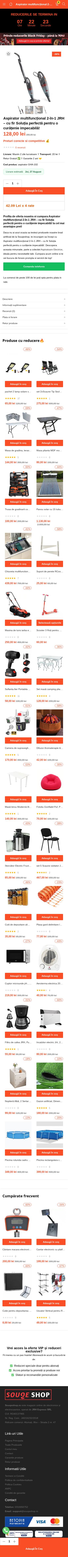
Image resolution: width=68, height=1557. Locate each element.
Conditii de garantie (15, 1493)
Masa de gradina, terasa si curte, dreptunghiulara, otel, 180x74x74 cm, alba (18, 450)
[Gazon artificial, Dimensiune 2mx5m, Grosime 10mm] (49, 1075)
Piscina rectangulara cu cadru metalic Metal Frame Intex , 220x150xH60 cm (49, 1160)
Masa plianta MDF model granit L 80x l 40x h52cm (49, 450)
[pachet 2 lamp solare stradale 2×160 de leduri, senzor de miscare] (18, 366)
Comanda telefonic (34, 266)
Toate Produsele (13, 1445)
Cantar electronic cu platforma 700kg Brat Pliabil (51, 1249)
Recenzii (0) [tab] (8, 311)
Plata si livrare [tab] (9, 317)
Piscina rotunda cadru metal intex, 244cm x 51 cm (18, 1160)
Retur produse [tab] (9, 323)
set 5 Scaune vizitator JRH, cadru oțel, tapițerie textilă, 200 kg (49, 865)
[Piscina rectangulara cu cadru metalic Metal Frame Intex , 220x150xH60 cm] (49, 1134)
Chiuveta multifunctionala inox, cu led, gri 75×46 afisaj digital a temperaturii (18, 571)
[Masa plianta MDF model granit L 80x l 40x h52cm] (49, 424)
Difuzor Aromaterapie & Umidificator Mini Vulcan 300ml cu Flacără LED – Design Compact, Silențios (49, 748)
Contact (9, 1453)
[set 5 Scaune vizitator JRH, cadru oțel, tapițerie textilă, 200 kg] (49, 840)
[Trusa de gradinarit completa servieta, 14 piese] (18, 483)
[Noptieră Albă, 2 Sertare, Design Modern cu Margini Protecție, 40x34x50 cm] (18, 1075)
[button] (56, 4)
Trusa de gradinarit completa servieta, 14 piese (18, 509)
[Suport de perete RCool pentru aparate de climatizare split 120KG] (49, 545)
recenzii (20, 147)
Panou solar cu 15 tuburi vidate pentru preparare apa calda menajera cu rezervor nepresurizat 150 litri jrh (49, 509)
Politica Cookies (13, 1484)
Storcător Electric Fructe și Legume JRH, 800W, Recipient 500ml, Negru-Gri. (18, 865)
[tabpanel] (18, 376)
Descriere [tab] (7, 299)
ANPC (8, 1488)
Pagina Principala (14, 1440)
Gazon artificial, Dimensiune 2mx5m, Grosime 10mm (49, 1101)
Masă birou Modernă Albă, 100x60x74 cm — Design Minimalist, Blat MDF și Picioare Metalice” (18, 807)
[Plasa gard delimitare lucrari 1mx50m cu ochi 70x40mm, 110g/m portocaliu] (49, 899)
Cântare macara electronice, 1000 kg (17, 1249)
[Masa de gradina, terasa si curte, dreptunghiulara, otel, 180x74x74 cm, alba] (18, 424)
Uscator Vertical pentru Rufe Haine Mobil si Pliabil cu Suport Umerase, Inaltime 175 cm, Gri (51, 1310)
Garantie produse (14, 1457)
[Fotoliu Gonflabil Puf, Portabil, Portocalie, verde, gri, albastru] (49, 781)
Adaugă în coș (34, 190)
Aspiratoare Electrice (51, 249)
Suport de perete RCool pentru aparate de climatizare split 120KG (49, 571)
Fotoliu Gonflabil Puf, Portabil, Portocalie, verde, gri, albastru (49, 807)
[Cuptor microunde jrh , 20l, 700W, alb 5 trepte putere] (18, 957)
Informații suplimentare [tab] (14, 305)
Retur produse (12, 1462)
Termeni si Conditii (14, 1476)
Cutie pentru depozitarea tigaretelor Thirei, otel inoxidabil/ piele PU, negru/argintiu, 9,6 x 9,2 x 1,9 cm (17, 1310)
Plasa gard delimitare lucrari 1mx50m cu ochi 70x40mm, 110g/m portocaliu (49, 924)
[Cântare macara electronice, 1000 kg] (17, 1222)
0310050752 (21, 1507)
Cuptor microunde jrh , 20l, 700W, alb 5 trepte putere (18, 983)
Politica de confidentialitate (19, 1480)
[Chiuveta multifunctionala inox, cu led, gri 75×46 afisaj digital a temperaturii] (18, 545)
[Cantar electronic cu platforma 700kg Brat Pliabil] (51, 1222)
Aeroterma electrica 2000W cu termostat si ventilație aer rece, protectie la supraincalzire (49, 983)
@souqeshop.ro (29, 1511)
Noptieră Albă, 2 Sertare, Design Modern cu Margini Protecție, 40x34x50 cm (18, 1101)
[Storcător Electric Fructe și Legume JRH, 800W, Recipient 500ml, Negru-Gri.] (18, 840)
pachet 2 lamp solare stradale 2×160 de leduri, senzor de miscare (18, 391)
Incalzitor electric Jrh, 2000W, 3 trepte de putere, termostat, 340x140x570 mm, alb (49, 1042)
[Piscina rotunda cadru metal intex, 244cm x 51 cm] (18, 1134)
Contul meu (11, 1449)
